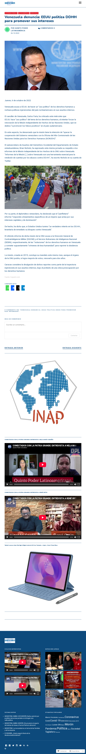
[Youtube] (20, 745)
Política (62, 728)
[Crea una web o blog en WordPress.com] (5, 748)
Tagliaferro (50, 732)
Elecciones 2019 (74, 721)
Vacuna (58, 732)
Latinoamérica (24, 13)
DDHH (63, 721)
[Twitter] (13, 745)
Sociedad (75, 728)
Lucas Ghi (56, 724)
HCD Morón (48, 725)
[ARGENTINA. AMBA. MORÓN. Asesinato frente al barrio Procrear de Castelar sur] (54, 680)
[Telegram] (24, 745)
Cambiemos (61, 717)
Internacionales (11, 13)
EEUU (67, 721)
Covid (47, 721)
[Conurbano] (9, 745)
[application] (43, 464)
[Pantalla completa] (79, 484)
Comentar (74, 335)
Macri (62, 725)
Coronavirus (72, 717)
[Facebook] (6, 745)
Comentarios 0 (47, 28)
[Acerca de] (27, 745)
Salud (69, 729)
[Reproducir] (7, 484)
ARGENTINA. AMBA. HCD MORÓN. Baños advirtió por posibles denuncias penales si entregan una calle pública (22, 718)
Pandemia (51, 728)
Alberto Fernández (51, 717)
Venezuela (34, 13)
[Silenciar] (75, 484)
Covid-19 (55, 720)
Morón (69, 724)
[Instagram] (16, 745)
